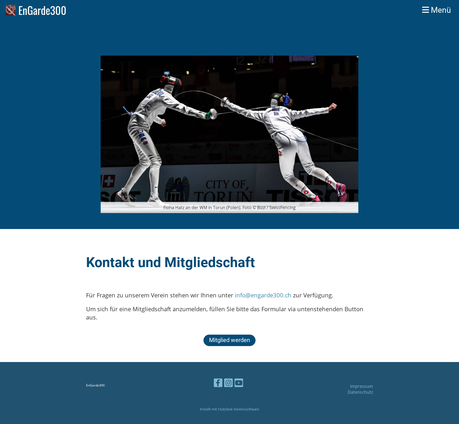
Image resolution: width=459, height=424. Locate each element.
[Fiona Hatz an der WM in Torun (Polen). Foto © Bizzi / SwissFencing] (229, 134)
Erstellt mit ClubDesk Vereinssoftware (229, 409)
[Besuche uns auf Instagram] (228, 383)
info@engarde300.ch (263, 295)
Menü (440, 10)
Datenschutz (360, 392)
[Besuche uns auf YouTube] (239, 383)
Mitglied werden (229, 340)
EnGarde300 (42, 10)
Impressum (361, 386)
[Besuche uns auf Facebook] (218, 383)
